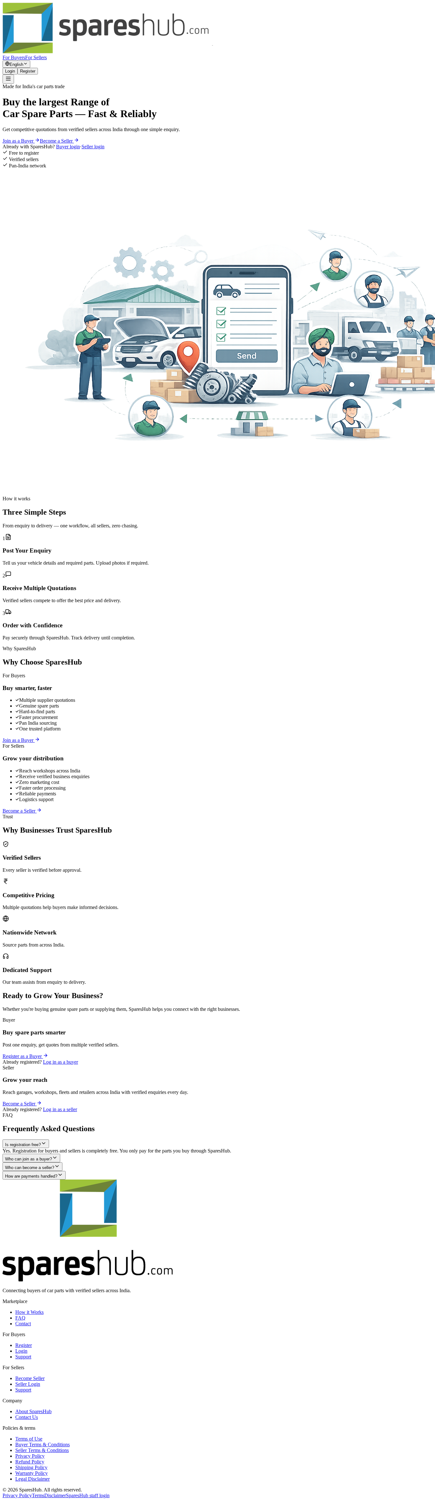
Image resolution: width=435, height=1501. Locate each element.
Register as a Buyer (23, 1056)
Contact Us (26, 1417)
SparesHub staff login (88, 1495)
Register (27, 71)
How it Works (29, 1312)
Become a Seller (57, 141)
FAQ (20, 1318)
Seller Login (27, 1384)
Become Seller (30, 1378)
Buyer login (68, 146)
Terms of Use (28, 1438)
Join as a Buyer (19, 141)
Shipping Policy (31, 1467)
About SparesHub (33, 1411)
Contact (23, 1323)
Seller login (93, 146)
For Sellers (36, 57)
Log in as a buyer (60, 1062)
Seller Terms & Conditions (42, 1450)
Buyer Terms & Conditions (42, 1444)
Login (10, 71)
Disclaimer (55, 1495)
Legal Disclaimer (32, 1479)
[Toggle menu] (8, 79)
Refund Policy (29, 1461)
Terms (38, 1495)
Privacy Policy (30, 1456)
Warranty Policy (31, 1473)
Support (23, 1356)
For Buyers (14, 57)
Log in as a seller (60, 1109)
